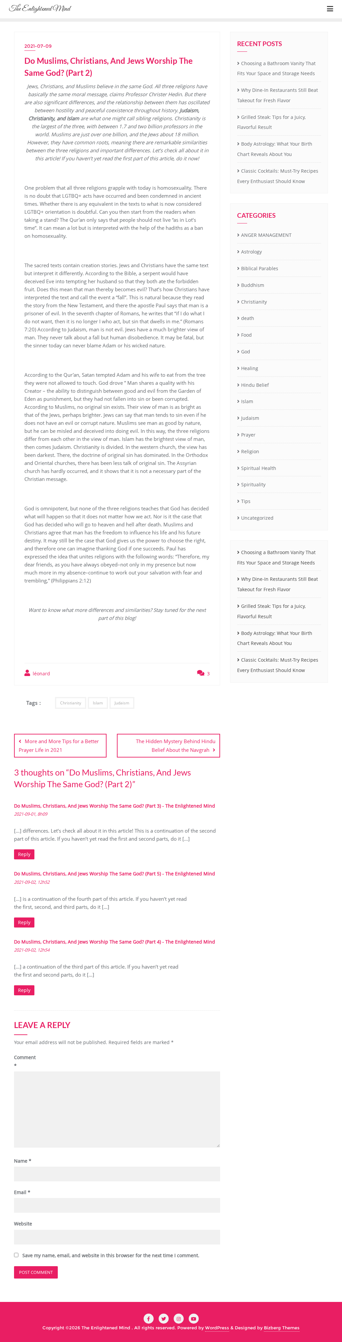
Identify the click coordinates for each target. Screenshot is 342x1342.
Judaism (122, 703)
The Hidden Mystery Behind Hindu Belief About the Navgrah (175, 745)
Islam (98, 703)
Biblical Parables (259, 268)
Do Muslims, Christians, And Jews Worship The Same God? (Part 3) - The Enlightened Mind (114, 806)
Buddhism (252, 285)
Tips (245, 501)
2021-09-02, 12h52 (31, 882)
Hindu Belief (255, 385)
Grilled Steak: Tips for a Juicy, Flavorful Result (271, 122)
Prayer (248, 435)
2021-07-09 (38, 46)
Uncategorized (257, 518)
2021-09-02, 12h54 (31, 950)
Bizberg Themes (282, 1327)
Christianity (70, 703)
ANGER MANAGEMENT (266, 235)
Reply (24, 854)
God (245, 351)
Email (22, 1192)
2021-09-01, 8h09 (30, 814)
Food (246, 335)
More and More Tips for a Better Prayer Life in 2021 (59, 745)
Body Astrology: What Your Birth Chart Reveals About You (274, 149)
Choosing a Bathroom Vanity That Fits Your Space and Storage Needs (276, 68)
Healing (249, 368)
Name (22, 1161)
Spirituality (253, 484)
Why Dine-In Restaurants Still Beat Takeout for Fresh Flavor (277, 95)
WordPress (217, 1327)
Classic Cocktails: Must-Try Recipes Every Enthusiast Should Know (277, 176)
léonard (40, 673)
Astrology (251, 251)
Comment (25, 1061)
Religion (250, 451)
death (247, 318)
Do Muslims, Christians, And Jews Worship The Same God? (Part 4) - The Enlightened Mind (114, 942)
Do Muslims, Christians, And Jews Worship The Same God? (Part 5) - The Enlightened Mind (114, 873)
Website (23, 1223)
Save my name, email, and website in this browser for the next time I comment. (110, 1255)
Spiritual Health (258, 468)
